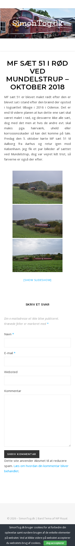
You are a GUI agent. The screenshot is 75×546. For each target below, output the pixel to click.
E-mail (9, 353)
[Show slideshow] (37, 280)
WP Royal (61, 518)
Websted (11, 372)
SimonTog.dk (37, 23)
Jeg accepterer (55, 543)
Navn (9, 334)
